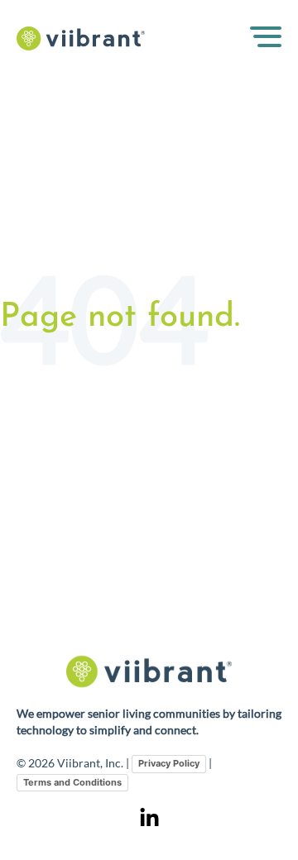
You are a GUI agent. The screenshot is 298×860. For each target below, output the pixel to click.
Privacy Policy (168, 763)
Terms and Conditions (72, 782)
